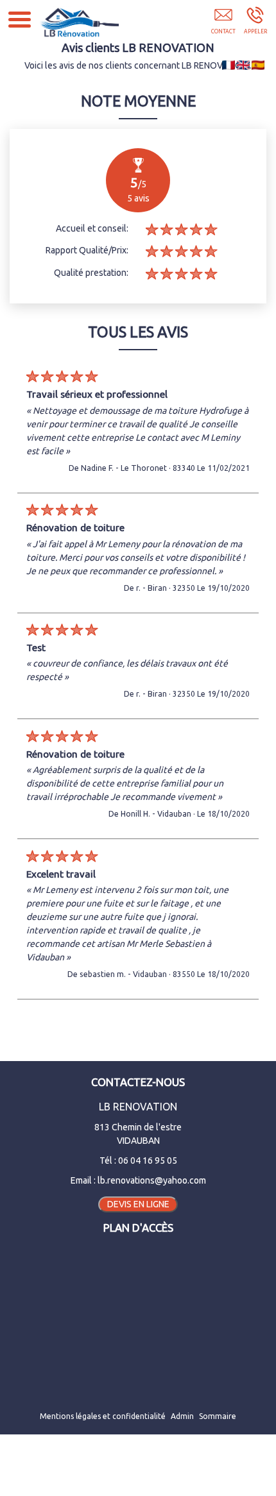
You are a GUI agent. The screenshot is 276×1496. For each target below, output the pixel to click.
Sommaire (217, 1416)
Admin (182, 1416)
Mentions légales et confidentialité (103, 1416)
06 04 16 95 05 (147, 1160)
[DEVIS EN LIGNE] (223, 23)
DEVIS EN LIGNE (138, 1204)
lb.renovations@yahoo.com (152, 1180)
